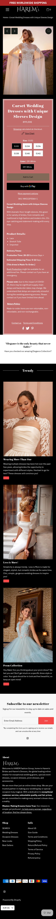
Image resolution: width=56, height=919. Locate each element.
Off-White (27, 167)
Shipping (17, 129)
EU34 (27, 146)
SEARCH (6, 828)
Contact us (16, 323)
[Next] (14, 31)
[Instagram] (27, 738)
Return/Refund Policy (37, 845)
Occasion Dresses (10, 837)
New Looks (7, 841)
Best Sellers (7, 845)
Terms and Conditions (33, 323)
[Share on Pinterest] (32, 329)
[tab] (28, 233)
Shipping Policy (35, 841)
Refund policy (34, 858)
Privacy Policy (34, 853)
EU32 (16, 146)
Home (5, 17)
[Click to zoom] (48, 31)
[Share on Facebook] (23, 329)
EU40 (27, 153)
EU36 (38, 146)
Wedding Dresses (10, 832)
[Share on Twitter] (28, 329)
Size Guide (33, 832)
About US (32, 828)
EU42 (38, 153)
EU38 (16, 153)
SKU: (20, 198)
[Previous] (7, 31)
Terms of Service (35, 849)
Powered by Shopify (12, 900)
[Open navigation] (7, 9)
